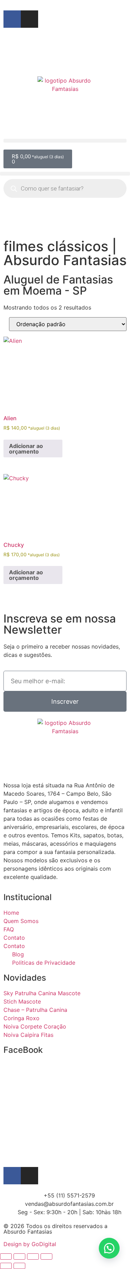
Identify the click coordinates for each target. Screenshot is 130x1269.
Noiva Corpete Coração (34, 1026)
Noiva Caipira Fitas (28, 1034)
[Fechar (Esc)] (46, 1256)
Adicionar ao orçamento (26, 448)
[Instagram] (29, 19)
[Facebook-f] (12, 19)
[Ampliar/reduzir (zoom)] (6, 1256)
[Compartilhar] (33, 1256)
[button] (65, 141)
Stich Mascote (22, 1001)
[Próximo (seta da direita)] (19, 1266)
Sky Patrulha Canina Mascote (41, 993)
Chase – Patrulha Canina (35, 1009)
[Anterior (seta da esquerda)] (6, 1266)
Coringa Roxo (21, 1018)
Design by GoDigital (29, 1244)
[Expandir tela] (19, 1256)
